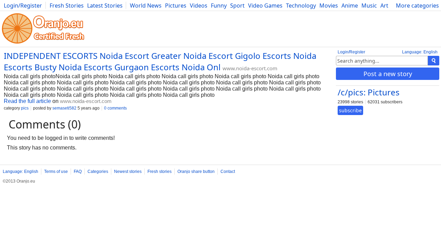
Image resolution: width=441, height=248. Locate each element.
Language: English (420, 52)
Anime (349, 5)
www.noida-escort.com (250, 68)
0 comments (115, 108)
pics (25, 108)
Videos (198, 5)
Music (369, 5)
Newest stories (128, 171)
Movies (328, 5)
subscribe (350, 110)
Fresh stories (159, 171)
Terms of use (56, 171)
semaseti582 (64, 108)
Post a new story (387, 74)
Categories (98, 171)
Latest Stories (105, 5)
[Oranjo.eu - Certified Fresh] (43, 43)
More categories (417, 5)
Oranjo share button (196, 171)
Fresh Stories (67, 5)
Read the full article (27, 101)
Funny (219, 5)
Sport (237, 5)
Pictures (175, 5)
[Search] (433, 60)
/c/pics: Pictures (369, 92)
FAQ (78, 171)
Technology (301, 5)
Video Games (265, 5)
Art (384, 5)
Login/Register (23, 5)
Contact (227, 171)
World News (146, 5)
